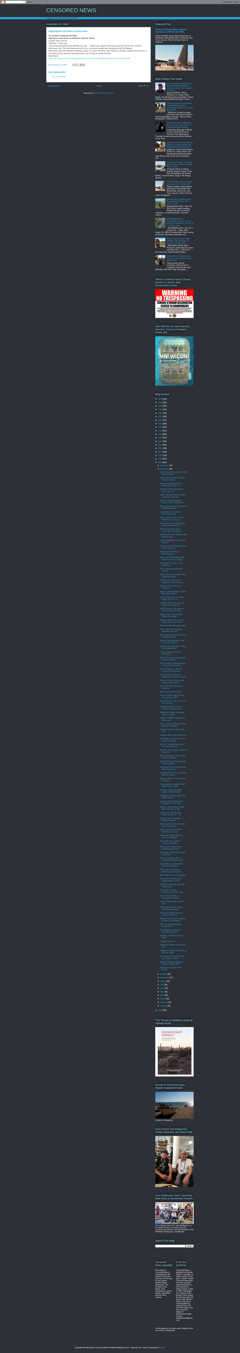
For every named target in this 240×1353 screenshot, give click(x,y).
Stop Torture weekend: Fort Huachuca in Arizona (171, 831)
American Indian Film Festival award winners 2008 (172, 696)
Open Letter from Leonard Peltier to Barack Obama (173, 575)
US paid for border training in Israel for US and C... (171, 914)
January (163, 1006)
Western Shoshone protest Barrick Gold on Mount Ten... (172, 501)
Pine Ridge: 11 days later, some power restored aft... (172, 740)
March (163, 999)
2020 (160, 420)
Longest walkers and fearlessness (173, 735)
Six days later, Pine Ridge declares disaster (170, 819)
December (164, 465)
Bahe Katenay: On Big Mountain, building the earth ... (173, 636)
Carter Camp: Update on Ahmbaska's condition (169, 897)
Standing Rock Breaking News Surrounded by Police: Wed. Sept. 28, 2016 (179, 201)
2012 (160, 448)
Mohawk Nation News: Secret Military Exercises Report (171, 621)
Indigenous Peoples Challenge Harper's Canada (172, 713)
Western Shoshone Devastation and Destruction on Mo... (172, 524)
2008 (160, 462)
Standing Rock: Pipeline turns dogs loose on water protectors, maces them (179, 258)
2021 (160, 417)
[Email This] (73, 64)
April (162, 995)
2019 (160, 424)
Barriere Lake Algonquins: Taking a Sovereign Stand (173, 647)
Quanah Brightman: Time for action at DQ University (171, 670)
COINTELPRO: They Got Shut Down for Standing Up (172, 604)
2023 (160, 409)
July (162, 985)
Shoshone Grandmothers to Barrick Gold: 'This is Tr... (171, 484)
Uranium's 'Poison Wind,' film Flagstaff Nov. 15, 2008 (171, 802)
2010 (160, 455)
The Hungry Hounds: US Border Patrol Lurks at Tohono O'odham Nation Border (179, 164)
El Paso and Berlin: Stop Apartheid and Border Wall (171, 859)
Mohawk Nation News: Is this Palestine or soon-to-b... (171, 519)
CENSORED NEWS (71, 10)
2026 (160, 399)
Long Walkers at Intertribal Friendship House (170, 513)
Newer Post (54, 86)
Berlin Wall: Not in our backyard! (173, 875)
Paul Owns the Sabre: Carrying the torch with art (172, 479)
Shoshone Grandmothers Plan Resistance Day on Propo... (172, 558)
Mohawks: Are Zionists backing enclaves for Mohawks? (172, 919)
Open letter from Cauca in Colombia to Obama (170, 842)
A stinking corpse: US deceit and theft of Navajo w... (173, 768)
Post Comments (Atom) (104, 93)
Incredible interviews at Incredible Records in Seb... (173, 774)
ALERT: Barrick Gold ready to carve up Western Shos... (172, 610)
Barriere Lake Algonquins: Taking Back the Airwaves (173, 592)
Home (99, 86)
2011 (160, 452)
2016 (160, 434)
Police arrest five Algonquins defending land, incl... (171, 630)
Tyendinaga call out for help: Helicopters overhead (171, 908)
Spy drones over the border (171, 692)
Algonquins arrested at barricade (173, 626)
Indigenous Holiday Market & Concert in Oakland (171, 836)
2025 (160, 402)
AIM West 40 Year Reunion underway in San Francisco (172, 581)
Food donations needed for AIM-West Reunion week (172, 785)
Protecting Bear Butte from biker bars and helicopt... (173, 825)
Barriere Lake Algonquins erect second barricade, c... (172, 642)
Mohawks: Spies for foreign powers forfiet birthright (171, 791)
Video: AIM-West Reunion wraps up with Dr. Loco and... (173, 496)
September (165, 978)
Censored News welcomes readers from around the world (173, 676)
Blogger (162, 1347)
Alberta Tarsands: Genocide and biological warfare (173, 659)
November (164, 469)
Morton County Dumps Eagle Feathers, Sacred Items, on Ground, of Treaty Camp (178, 241)
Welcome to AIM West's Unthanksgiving (169, 553)
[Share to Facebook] (81, 64)
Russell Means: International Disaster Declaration (171, 865)
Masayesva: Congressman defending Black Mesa (170, 848)
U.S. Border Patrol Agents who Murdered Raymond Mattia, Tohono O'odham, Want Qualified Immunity (180, 87)
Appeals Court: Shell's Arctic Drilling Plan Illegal (171, 615)
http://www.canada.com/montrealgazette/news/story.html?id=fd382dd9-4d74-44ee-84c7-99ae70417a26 (89, 58)
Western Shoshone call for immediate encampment (170, 530)
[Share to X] (78, 64)
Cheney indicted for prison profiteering (170, 653)
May (162, 992)
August (163, 981)
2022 (160, 413)
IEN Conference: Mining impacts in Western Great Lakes (173, 664)
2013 (160, 445)
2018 (160, 427)
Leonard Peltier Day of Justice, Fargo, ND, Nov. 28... (172, 598)
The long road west (167, 941)
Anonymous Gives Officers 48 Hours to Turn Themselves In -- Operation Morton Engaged (179, 125)
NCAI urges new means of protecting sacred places (171, 870)
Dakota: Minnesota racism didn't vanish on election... (173, 757)
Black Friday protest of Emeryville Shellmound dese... (173, 507)
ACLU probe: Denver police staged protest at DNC (171, 880)
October (163, 974)
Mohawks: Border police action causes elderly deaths (172, 681)
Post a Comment (59, 77)
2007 (160, 1010)
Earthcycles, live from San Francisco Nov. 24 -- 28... (171, 814)
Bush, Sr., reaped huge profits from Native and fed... (172, 745)
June (162, 988)
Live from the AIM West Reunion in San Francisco (173, 547)
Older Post (143, 86)
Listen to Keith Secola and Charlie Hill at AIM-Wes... (173, 473)
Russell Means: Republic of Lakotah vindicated (171, 931)
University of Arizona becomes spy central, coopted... (172, 957)
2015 (160, 438)
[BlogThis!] (76, 64)
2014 (160, 441)
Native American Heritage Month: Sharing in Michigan (173, 725)
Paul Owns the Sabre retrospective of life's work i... (172, 891)
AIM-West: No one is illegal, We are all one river (172, 796)
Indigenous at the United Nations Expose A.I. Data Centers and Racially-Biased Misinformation (180, 144)
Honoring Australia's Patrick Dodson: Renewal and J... (171, 708)
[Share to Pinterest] (84, 64)
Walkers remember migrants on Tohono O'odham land (172, 963)
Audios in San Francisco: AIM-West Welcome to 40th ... (172, 808)
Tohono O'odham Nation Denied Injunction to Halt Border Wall (170, 30)
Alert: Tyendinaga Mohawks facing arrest (171, 925)
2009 (160, 459)
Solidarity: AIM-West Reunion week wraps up (171, 490)
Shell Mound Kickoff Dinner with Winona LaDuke (172, 762)
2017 (160, 431)
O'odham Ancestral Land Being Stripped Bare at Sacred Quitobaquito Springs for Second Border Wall (180, 106)
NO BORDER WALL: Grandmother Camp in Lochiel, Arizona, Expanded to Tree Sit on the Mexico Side (180, 222)
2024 (160, 406)
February (164, 1002)
